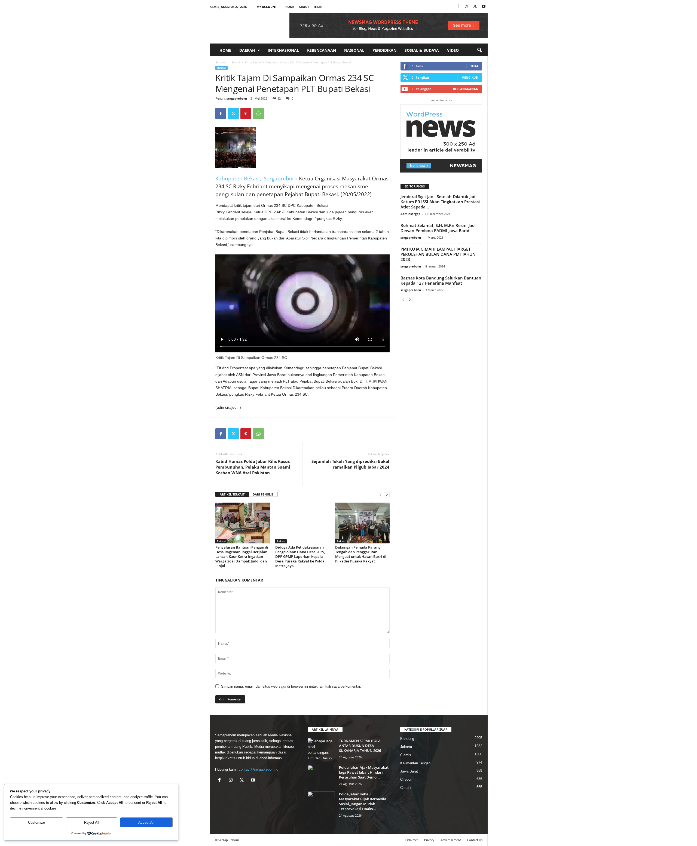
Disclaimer (410, 840)
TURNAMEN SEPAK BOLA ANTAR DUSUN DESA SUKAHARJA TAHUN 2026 (360, 745)
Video (453, 50)
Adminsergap (410, 214)
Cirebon (406, 779)
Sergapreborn (281, 178)
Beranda (220, 62)
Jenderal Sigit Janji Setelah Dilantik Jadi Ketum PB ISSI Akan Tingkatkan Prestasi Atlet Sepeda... (440, 202)
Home (289, 7)
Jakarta (406, 747)
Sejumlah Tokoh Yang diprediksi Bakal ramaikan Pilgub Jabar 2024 (350, 464)
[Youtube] (483, 7)
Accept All (146, 822)
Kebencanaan (321, 50)
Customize (36, 822)
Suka (474, 66)
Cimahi (405, 788)
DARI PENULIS (263, 494)
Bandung (407, 739)
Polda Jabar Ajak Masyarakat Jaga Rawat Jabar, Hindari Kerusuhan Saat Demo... (364, 772)
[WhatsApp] (258, 113)
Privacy (429, 840)
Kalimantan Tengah (415, 763)
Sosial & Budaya (422, 50)
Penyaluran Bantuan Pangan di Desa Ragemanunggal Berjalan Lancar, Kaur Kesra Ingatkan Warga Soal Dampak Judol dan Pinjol (241, 556)
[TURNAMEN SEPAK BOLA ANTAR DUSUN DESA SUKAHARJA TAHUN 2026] (321, 748)
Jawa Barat (409, 771)
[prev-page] (380, 494)
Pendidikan (384, 50)
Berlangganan (465, 89)
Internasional (283, 50)
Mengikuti (469, 77)
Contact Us (474, 840)
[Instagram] (466, 7)
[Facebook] (458, 7)
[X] (475, 7)
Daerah (247, 50)
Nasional (354, 50)
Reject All (91, 822)
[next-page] (387, 494)
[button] (479, 50)
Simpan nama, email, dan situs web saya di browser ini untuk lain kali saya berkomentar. (291, 686)
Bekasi (235, 62)
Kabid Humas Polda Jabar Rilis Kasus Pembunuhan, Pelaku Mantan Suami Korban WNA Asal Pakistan (252, 467)
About (304, 7)
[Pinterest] (245, 113)
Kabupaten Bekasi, (238, 178)
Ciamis (405, 755)
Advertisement (451, 840)
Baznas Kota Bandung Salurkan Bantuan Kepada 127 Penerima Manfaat (441, 280)
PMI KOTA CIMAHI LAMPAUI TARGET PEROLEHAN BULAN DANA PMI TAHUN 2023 (438, 254)
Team (317, 7)
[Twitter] (233, 113)
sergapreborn (237, 98)
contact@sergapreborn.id (258, 769)
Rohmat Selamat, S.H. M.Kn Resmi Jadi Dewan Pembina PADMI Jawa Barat (438, 228)
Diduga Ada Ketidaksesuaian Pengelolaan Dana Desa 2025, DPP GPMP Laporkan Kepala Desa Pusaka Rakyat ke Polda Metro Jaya (300, 556)
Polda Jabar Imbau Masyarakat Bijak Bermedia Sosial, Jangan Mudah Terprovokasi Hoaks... (362, 801)
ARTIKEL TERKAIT (232, 494)
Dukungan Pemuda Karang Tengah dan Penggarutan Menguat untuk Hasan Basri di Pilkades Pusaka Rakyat (360, 554)
